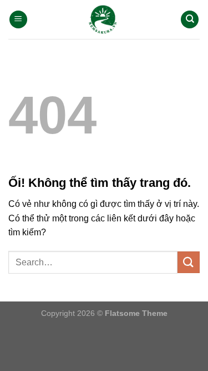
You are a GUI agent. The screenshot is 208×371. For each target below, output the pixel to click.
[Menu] (18, 20)
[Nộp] (188, 262)
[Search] (190, 20)
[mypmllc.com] (104, 19)
